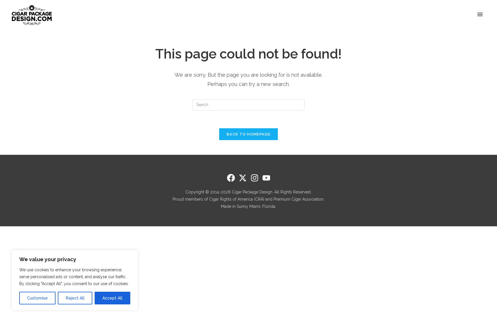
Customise (37, 298)
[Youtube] (266, 178)
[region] (75, 280)
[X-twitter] (243, 178)
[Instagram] (254, 178)
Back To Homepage (248, 134)
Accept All (112, 298)
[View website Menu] (480, 15)
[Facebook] (231, 178)
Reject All (75, 298)
